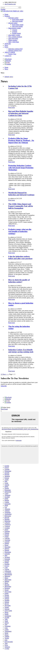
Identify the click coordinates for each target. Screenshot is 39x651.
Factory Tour (12, 54)
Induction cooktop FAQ (15, 49)
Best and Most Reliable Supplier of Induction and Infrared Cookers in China (20, 113)
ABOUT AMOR (10, 52)
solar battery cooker (14, 35)
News (6, 45)
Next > (4, 374)
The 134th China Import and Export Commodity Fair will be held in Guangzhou (20, 206)
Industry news (9, 76)
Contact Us (8, 56)
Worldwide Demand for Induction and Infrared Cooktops (21, 194)
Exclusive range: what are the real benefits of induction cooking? (19, 231)
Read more (11, 107)
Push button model (17, 19)
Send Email (4, 409)
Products (7, 16)
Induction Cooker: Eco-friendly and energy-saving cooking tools (20, 351)
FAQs (6, 47)
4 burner (14, 31)
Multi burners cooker (14, 28)
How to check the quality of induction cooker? (19, 281)
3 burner (14, 30)
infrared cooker (12, 23)
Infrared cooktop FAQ (15, 50)
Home (6, 14)
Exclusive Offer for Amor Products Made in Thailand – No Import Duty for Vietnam (21, 140)
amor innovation (13, 38)
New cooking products (15, 37)
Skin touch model (17, 21)
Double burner (16, 33)
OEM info (8, 43)
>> (8, 374)
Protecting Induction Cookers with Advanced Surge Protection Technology (20, 168)
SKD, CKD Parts (13, 42)
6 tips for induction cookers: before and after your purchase (20, 257)
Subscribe (4, 386)
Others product (12, 40)
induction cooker (13, 18)
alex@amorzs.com (10, 4)
